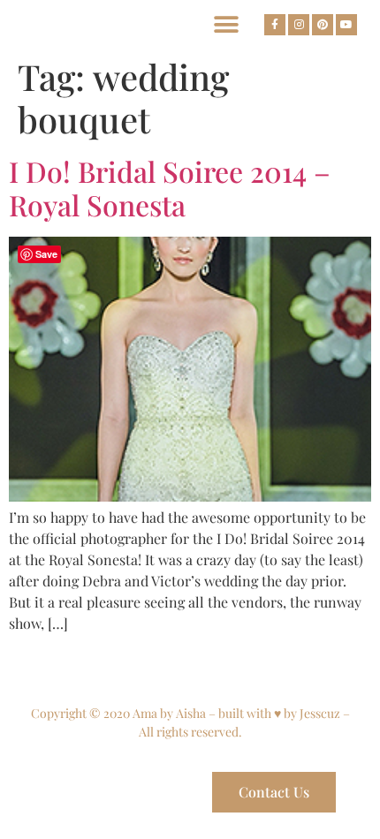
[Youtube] (346, 24)
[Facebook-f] (274, 24)
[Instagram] (298, 24)
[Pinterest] (322, 24)
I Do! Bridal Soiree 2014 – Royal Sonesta (170, 187)
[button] (226, 24)
